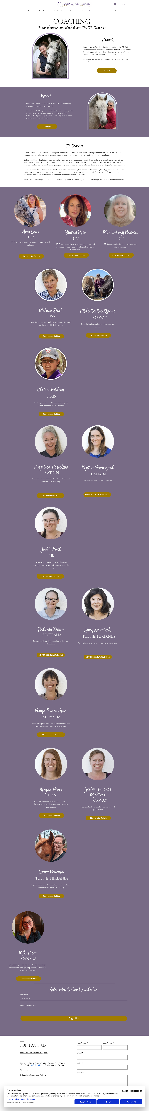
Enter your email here (28, 1005)
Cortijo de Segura (55, 111)
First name (24, 994)
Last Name (108, 1043)
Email (80, 1053)
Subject (80, 1063)
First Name (82, 1043)
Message (81, 1072)
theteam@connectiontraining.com (33, 1053)
